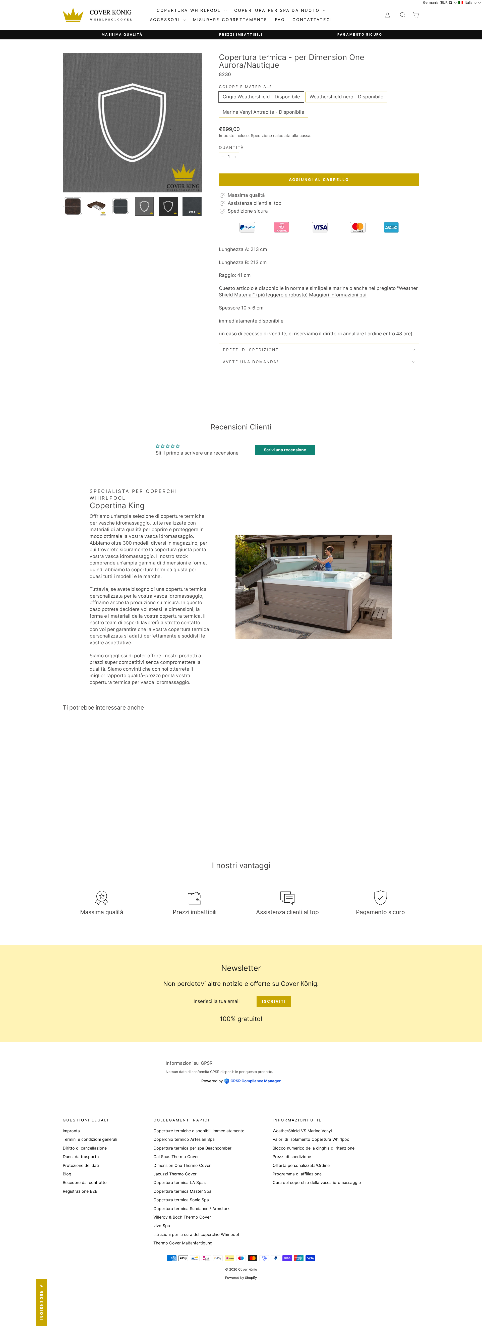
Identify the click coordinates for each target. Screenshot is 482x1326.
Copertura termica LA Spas (179, 1182)
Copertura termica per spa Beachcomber (192, 1148)
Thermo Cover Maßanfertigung (182, 1242)
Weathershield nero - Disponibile (346, 97)
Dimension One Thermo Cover (182, 1165)
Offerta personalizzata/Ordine (301, 1165)
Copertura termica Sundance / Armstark (191, 1208)
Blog (67, 1173)
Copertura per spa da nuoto (278, 10)
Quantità (231, 147)
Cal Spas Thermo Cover (176, 1156)
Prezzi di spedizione (251, 349)
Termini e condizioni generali (90, 1139)
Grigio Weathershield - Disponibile (261, 97)
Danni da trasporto (81, 1156)
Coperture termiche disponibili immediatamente (198, 1130)
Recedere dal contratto (85, 1182)
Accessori (166, 19)
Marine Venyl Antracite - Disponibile (263, 112)
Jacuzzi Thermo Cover (175, 1173)
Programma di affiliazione (297, 1173)
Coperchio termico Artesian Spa (184, 1139)
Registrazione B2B (80, 1191)
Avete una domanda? (251, 361)
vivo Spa (161, 1225)
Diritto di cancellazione (85, 1148)
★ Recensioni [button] (41, 1302)
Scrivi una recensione (285, 449)
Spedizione (261, 135)
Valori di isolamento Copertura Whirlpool (311, 1139)
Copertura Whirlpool (190, 10)
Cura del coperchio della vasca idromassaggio (317, 1182)
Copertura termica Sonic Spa (181, 1199)
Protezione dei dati (81, 1165)
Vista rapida (105, 802)
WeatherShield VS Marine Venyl (302, 1130)
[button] (440, 2)
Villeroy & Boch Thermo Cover (182, 1217)
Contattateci (312, 19)
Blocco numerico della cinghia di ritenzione (313, 1148)
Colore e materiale (245, 86)
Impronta (71, 1130)
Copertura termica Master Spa (182, 1191)
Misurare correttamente (230, 19)
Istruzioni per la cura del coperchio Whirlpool (196, 1234)
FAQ (280, 19)
